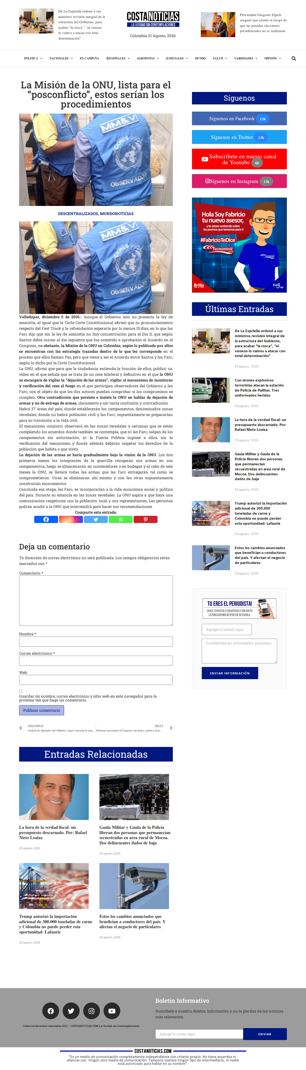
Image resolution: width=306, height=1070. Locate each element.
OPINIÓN (270, 58)
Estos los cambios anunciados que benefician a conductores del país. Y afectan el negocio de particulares (132, 921)
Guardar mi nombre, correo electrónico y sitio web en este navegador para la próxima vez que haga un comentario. (88, 698)
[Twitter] (96, 519)
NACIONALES (59, 58)
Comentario (31, 573)
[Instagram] (71, 519)
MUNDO (200, 58)
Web (23, 672)
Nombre (27, 634)
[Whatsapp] (121, 519)
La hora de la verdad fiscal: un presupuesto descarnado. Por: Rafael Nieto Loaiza (53, 832)
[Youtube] (112, 1010)
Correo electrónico (37, 653)
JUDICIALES (175, 58)
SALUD (218, 58)
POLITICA (31, 58)
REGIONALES (116, 58)
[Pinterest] (146, 519)
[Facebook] (46, 519)
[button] (294, 59)
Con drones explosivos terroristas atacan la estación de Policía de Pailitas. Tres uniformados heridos (259, 387)
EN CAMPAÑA (89, 58)
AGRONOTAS (146, 58)
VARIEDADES (243, 58)
